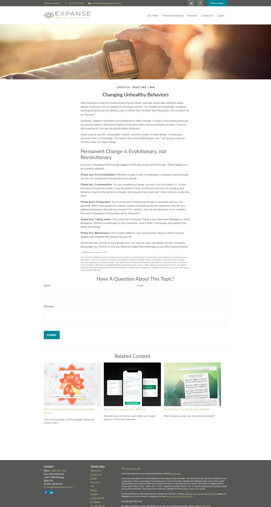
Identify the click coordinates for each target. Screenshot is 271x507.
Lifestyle (94, 494)
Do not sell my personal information (179, 496)
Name (47, 285)
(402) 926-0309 (76, 3)
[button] (152, 15)
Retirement (95, 470)
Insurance (95, 482)
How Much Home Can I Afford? (125, 409)
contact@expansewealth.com (106, 3)
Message (49, 306)
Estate (93, 478)
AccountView (217, 3)
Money (93, 490)
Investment (95, 474)
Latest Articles (97, 498)
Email (140, 285)
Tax (92, 486)
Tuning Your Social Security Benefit (187, 409)
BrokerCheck (176, 473)
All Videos (95, 502)
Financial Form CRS (132, 468)
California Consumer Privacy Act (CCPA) (200, 493)
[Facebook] (200, 3)
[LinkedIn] (191, 3)
